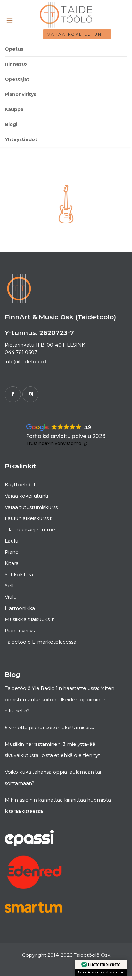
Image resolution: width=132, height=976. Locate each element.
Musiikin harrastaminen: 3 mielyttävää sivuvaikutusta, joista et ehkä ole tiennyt (52, 749)
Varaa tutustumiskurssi (32, 507)
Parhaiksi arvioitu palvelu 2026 (66, 436)
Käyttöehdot (20, 485)
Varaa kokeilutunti (77, 34)
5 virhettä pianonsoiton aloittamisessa (50, 727)
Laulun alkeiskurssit (28, 518)
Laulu (11, 541)
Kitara (12, 563)
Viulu (11, 597)
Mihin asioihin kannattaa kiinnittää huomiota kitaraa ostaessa (58, 805)
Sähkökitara (19, 574)
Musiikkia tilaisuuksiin (30, 619)
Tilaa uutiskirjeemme (30, 529)
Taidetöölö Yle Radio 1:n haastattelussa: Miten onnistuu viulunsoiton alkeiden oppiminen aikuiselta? (59, 699)
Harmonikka (20, 608)
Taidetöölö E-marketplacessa (40, 642)
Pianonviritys (20, 630)
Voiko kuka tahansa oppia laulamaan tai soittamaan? (53, 777)
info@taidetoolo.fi (26, 361)
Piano (12, 552)
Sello (11, 586)
